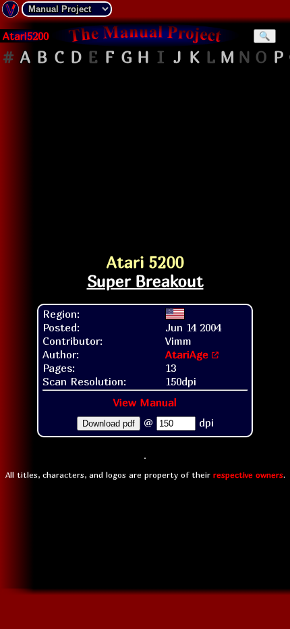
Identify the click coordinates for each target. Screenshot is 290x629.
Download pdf (108, 423)
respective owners (248, 475)
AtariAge (186, 354)
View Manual (145, 402)
